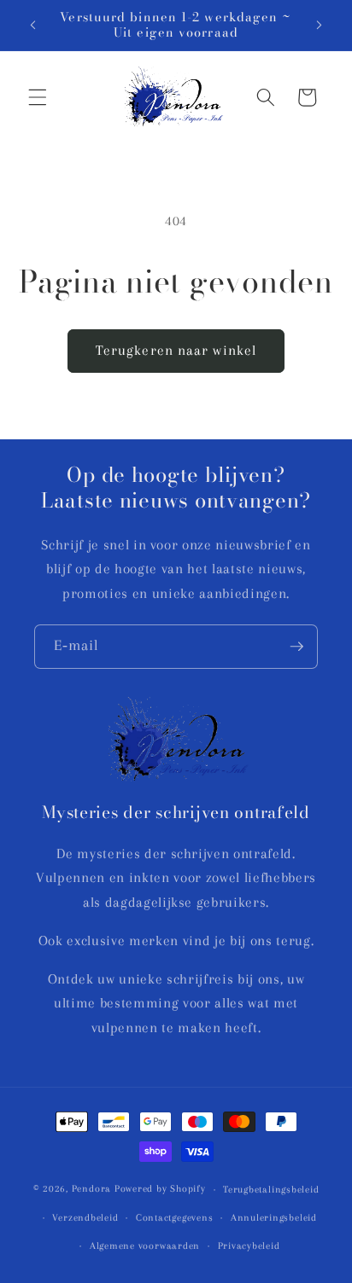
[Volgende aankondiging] (319, 25)
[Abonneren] (296, 646)
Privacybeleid (249, 1245)
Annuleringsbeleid (274, 1217)
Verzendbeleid (85, 1217)
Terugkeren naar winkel (176, 350)
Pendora (91, 1189)
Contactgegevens (175, 1217)
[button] (37, 97)
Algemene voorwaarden (145, 1245)
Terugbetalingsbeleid (271, 1189)
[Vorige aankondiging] (33, 25)
